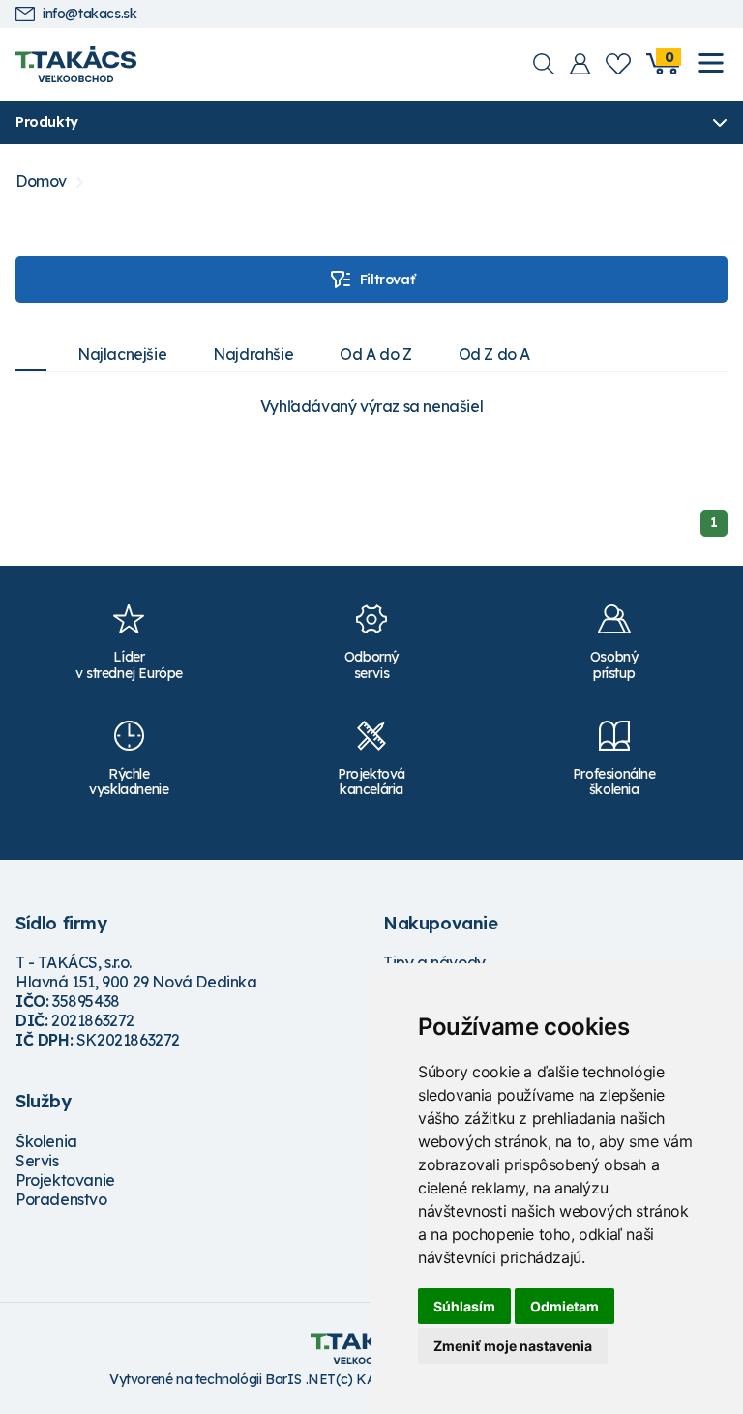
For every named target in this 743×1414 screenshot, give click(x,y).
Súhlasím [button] (464, 1306)
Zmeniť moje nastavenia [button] (512, 1346)
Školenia (46, 1141)
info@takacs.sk (89, 14)
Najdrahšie (253, 354)
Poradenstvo (61, 1199)
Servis (37, 1160)
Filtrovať (387, 279)
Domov (41, 181)
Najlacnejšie (121, 354)
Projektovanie (65, 1180)
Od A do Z (375, 354)
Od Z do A (494, 354)
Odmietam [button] (564, 1306)
